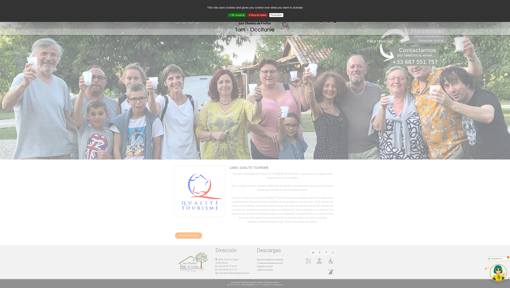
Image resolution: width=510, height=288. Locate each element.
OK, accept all (238, 15)
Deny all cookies (258, 15)
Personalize (276, 15)
